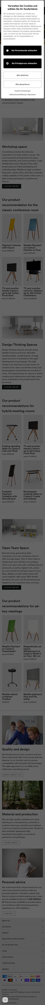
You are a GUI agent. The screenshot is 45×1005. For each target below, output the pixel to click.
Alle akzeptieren (22, 84)
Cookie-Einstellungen (23, 91)
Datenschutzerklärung (17, 94)
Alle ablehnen (22, 75)
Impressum (31, 94)
